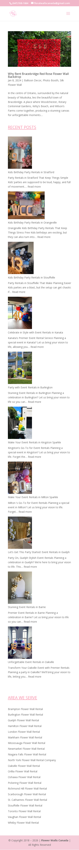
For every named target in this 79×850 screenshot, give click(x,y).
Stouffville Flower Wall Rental (25, 805)
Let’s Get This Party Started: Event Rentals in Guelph (39, 552)
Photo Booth (50, 80)
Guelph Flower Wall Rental (23, 720)
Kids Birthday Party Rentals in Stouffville (31, 277)
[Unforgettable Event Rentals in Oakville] (20, 643)
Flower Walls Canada (54, 840)
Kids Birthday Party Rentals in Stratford (31, 172)
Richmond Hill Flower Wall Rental (27, 788)
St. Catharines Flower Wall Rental (27, 799)
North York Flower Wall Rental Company (32, 760)
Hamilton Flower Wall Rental (25, 726)
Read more (34, 186)
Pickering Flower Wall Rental (24, 783)
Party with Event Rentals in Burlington (30, 387)
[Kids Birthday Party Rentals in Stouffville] (21, 258)
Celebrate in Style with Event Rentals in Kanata (35, 332)
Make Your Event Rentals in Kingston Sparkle (34, 442)
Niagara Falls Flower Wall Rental (27, 754)
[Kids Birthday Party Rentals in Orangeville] (26, 205)
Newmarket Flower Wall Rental (26, 748)
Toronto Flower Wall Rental (24, 811)
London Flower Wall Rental (24, 731)
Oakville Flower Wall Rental (24, 766)
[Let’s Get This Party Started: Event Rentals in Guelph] (20, 533)
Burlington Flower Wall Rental (25, 714)
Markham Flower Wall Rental (25, 737)
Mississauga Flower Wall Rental (26, 743)
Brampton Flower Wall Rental (25, 709)
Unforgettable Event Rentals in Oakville (31, 662)
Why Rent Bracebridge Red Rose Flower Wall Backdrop (38, 75)
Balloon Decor (32, 80)
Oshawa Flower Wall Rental (24, 777)
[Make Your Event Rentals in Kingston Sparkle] (20, 423)
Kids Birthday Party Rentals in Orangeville (32, 222)
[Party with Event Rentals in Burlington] (20, 368)
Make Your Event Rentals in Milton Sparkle (33, 497)
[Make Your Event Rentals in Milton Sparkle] (20, 478)
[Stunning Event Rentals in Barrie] (20, 588)
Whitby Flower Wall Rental (23, 822)
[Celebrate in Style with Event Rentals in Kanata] (20, 313)
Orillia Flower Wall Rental (22, 771)
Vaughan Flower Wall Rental (24, 817)
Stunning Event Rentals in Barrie (27, 607)
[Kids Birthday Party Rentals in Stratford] (20, 153)
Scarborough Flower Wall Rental (27, 794)
